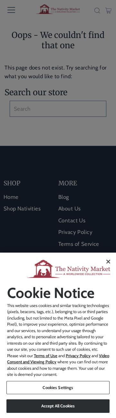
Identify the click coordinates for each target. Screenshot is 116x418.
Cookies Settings (58, 387)
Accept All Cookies (58, 405)
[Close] (108, 262)
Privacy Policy (78, 355)
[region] (58, 335)
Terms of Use (45, 355)
